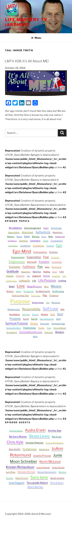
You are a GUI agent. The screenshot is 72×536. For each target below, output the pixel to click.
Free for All (32, 262)
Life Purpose (47, 280)
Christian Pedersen (35, 442)
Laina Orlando (43, 467)
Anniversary (56, 228)
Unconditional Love (30, 332)
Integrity (10, 276)
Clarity (45, 241)
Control (50, 245)
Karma (46, 276)
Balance (10, 236)
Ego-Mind (22, 251)
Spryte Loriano (57, 478)
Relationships (14, 309)
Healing (46, 272)
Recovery (56, 302)
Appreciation (14, 232)
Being (19, 236)
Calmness (23, 241)
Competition (13, 246)
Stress (34, 323)
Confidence (25, 246)
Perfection (36, 295)
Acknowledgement (32, 228)
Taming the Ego (58, 323)
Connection (38, 245)
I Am (61, 271)
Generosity (56, 267)
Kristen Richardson (20, 467)
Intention (20, 276)
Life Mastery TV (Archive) (26, 22)
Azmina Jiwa (54, 430)
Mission (56, 286)
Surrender (44, 323)
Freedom (44, 261)
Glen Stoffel (14, 449)
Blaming (35, 236)
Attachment (27, 232)
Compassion (57, 240)
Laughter (56, 276)
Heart (54, 272)
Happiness (25, 272)
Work (35, 336)
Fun (40, 266)
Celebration (35, 241)
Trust (49, 328)
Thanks (41, 328)
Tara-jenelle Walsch (37, 482)
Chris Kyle (15, 442)
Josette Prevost (42, 455)
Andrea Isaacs (16, 430)
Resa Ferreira (21, 478)
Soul (52, 314)
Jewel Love (44, 449)
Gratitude (13, 271)
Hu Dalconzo (30, 449)
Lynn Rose (10, 472)
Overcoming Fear (20, 295)
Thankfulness (29, 328)
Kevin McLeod (50, 462)
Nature (18, 291)
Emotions (53, 252)
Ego (59, 245)
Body (44, 236)
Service (35, 314)
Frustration (14, 266)
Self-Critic (26, 314)
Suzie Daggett (16, 482)
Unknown (48, 332)
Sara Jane (39, 477)
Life (34, 280)
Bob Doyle (56, 436)
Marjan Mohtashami (46, 472)
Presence (53, 295)
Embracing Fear (40, 252)
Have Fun (37, 272)
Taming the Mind (13, 328)
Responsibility (31, 309)
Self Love (50, 309)
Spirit (58, 319)
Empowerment (17, 257)
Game (47, 267)
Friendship (57, 262)
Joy (28, 276)
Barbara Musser (18, 436)
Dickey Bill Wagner (55, 442)
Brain (50, 236)
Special (34, 319)
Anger (46, 228)
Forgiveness (17, 261)
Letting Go (24, 280)
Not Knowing (58, 291)
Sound (26, 319)
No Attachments (43, 291)
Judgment (36, 276)
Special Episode (47, 319)
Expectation (34, 257)
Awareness (57, 232)
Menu (38, 37)
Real (47, 302)
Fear (46, 257)
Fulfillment (29, 266)
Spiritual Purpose (16, 323)
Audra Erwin (35, 430)
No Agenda (28, 291)
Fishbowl (55, 257)
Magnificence (34, 286)
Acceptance (15, 227)
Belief (27, 236)
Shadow (44, 314)
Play (45, 295)
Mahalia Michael (26, 471)
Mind (46, 286)
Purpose (20, 301)
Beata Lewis (39, 436)
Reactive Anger (38, 302)
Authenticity (42, 232)
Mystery (10, 291)
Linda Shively (58, 467)
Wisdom (59, 332)
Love (21, 286)
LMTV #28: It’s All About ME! (27, 61)
